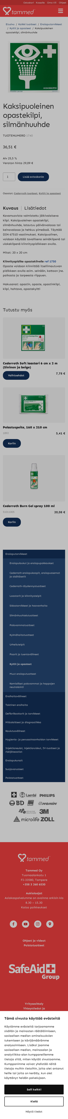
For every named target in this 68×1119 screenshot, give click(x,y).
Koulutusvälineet (15, 731)
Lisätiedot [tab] (35, 208)
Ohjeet (62, 2)
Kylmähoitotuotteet (22, 635)
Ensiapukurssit (14, 760)
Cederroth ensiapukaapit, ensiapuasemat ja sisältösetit (35, 574)
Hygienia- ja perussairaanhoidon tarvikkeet (31, 739)
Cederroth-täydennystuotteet (28, 586)
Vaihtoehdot (16, 375)
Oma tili (51, 2)
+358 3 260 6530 (34, 884)
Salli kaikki (34, 1089)
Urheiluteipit (17, 644)
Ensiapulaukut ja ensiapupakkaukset (32, 563)
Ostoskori (28, 2)
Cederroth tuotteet (25, 193)
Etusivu (10, 24)
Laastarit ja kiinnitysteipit (25, 595)
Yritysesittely (34, 1003)
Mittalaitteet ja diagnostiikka (23, 722)
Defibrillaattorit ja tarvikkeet (22, 713)
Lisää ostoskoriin (33, 176)
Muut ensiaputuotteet (23, 673)
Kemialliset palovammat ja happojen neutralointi (32, 685)
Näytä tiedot (34, 1111)
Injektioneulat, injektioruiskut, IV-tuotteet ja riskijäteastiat (32, 750)
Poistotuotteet (14, 777)
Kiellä (34, 1101)
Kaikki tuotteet (27, 24)
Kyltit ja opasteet (20, 28)
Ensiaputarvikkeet (51, 24)
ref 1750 (50, 261)
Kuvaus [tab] (10, 208)
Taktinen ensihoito (16, 705)
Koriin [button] (12, 443)
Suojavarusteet (14, 769)
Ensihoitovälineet (15, 696)
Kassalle (40, 2)
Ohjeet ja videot (34, 940)
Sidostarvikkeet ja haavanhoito (29, 605)
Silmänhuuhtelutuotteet (24, 615)
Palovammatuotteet (22, 625)
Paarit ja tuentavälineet (24, 654)
